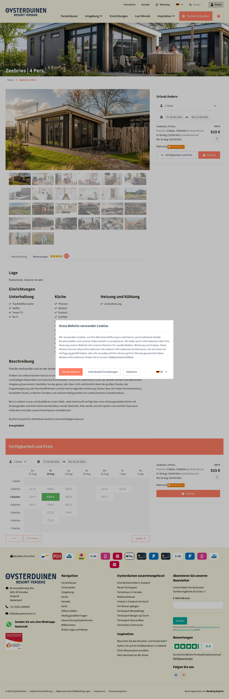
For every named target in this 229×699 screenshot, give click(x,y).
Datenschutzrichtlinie (121, 357)
